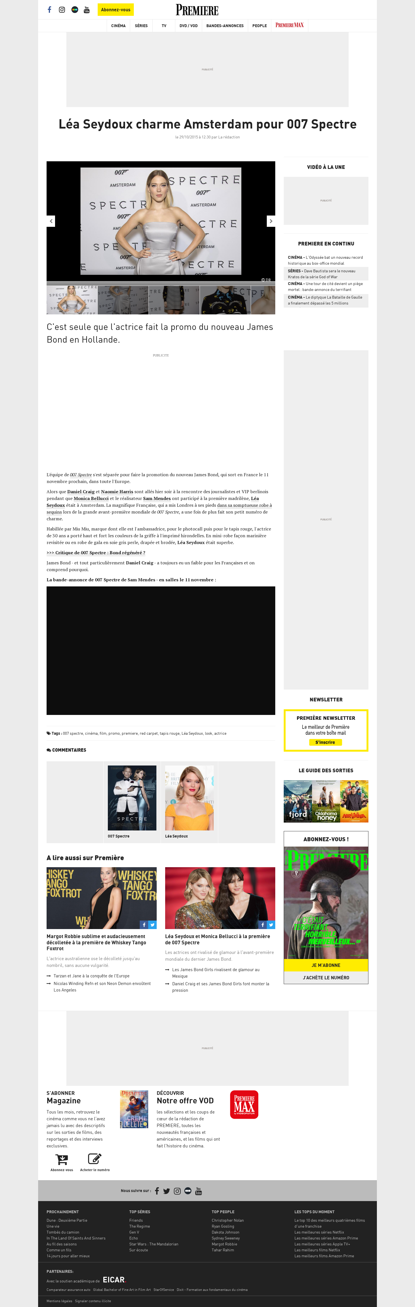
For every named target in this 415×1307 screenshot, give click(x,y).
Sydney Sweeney (226, 1238)
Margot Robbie (224, 1243)
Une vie (53, 1226)
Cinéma (118, 25)
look (208, 733)
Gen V (134, 1232)
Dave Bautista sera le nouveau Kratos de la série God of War (321, 273)
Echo (133, 1238)
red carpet (149, 733)
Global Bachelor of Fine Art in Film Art (122, 1290)
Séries (141, 25)
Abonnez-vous (115, 9)
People (259, 25)
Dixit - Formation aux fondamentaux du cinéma (212, 1290)
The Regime (139, 1226)
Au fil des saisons (62, 1243)
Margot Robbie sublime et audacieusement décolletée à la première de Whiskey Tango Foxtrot (96, 942)
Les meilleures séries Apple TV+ (322, 1243)
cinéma (91, 733)
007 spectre (73, 733)
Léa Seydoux (192, 733)
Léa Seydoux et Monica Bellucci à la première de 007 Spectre (217, 939)
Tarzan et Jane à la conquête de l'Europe (92, 975)
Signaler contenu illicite (93, 1301)
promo (114, 733)
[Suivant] (271, 221)
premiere (130, 733)
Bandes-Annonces (225, 25)
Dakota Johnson (225, 1232)
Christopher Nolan (228, 1220)
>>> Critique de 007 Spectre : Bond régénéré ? (96, 552)
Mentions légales (59, 1301)
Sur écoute (138, 1249)
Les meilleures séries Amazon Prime (326, 1238)
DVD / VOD (189, 25)
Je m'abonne (326, 965)
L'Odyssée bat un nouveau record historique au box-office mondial (325, 260)
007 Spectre (81, 474)
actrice (220, 733)
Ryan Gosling (223, 1226)
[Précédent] (51, 221)
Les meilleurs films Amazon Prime (324, 1255)
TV (164, 25)
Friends (136, 1220)
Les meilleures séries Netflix (319, 1232)
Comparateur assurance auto (68, 1290)
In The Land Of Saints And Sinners (76, 1238)
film (103, 733)
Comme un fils (59, 1249)
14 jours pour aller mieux (68, 1255)
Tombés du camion (63, 1232)
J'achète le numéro (326, 977)
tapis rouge (170, 733)
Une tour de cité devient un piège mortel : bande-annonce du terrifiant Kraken (325, 287)
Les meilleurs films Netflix (317, 1249)
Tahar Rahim (223, 1249)
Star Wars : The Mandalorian (153, 1243)
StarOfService (164, 1290)
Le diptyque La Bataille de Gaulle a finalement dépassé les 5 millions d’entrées (325, 301)
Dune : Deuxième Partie (67, 1220)
